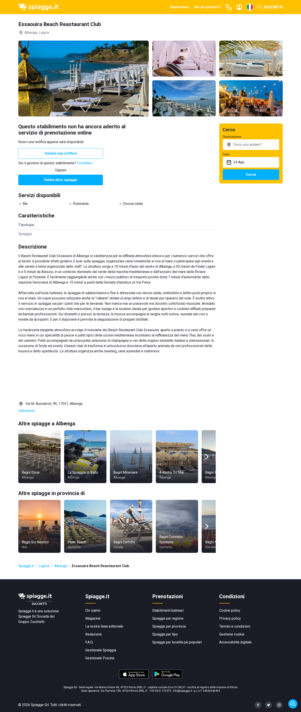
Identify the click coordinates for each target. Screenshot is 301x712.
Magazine (92, 618)
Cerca (251, 174)
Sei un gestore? (207, 7)
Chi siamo (92, 610)
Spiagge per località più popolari (177, 642)
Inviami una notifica (61, 153)
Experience (179, 7)
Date (226, 154)
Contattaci (85, 163)
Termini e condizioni (234, 626)
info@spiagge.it (182, 690)
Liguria (44, 566)
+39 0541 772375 (160, 690)
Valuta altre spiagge (60, 180)
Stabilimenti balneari (168, 610)
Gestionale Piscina (99, 658)
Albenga (60, 566)
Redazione (93, 634)
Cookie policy (229, 610)
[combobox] (251, 144)
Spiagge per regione (168, 618)
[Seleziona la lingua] (249, 7)
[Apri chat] (292, 703)
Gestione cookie (231, 634)
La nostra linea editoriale (104, 626)
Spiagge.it (26, 566)
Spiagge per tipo (165, 634)
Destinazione (232, 136)
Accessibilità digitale (235, 642)
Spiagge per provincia (169, 626)
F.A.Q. (89, 642)
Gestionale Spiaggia (100, 650)
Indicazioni (26, 411)
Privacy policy (230, 618)
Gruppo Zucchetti (31, 622)
